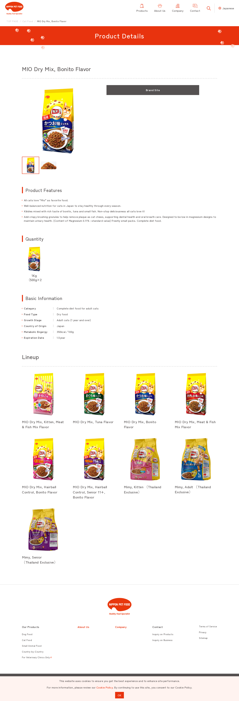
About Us (83, 627)
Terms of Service (208, 626)
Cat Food (27, 640)
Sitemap (203, 638)
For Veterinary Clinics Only (36, 657)
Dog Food (27, 634)
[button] (30, 165)
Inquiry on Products (162, 634)
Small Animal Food (32, 645)
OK (119, 695)
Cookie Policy (104, 687)
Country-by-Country (32, 651)
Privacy (202, 632)
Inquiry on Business (162, 640)
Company (121, 627)
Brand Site (153, 90)
